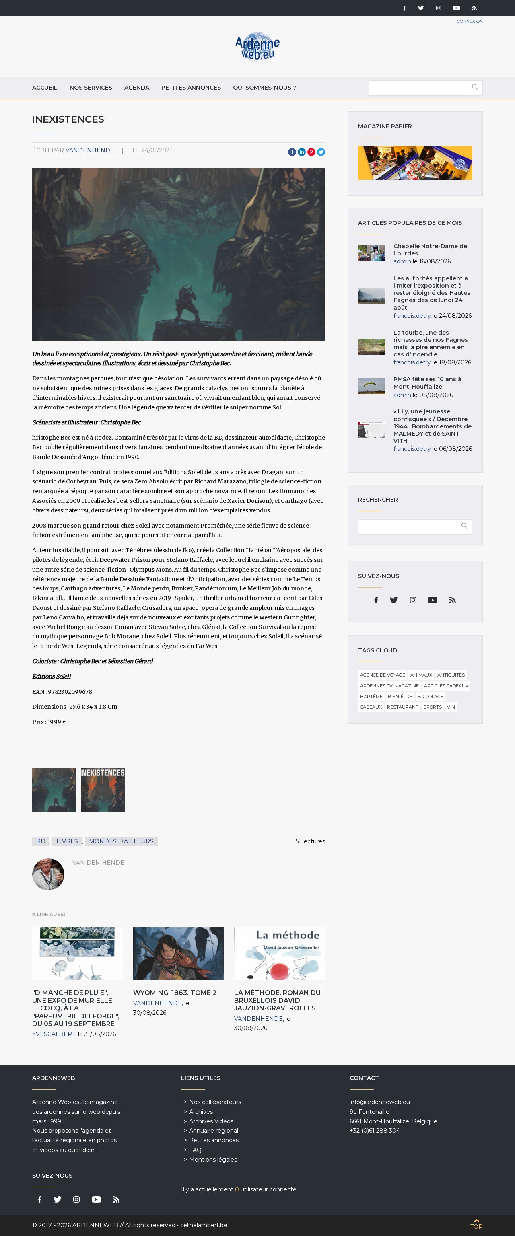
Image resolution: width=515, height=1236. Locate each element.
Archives (201, 1111)
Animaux (421, 675)
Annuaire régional (213, 1130)
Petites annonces (191, 87)
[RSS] (474, 9)
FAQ (195, 1150)
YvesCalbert (53, 1034)
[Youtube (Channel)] (456, 9)
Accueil (45, 87)
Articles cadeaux (446, 686)
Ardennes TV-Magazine (389, 686)
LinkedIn (302, 152)
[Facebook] (405, 9)
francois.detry (412, 315)
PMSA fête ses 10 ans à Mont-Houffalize (427, 383)
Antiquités (451, 675)
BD (40, 841)
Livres (67, 841)
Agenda (136, 87)
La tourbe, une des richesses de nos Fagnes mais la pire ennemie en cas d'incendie (430, 343)
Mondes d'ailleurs (121, 841)
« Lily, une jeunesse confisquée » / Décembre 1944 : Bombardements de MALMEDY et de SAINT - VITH (432, 426)
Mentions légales (213, 1159)
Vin (451, 707)
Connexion (470, 21)
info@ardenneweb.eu (380, 1102)
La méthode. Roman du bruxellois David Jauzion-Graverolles (277, 1000)
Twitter (321, 152)
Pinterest (311, 152)
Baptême (371, 696)
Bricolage (430, 696)
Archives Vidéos (211, 1121)
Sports (433, 707)
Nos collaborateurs (215, 1102)
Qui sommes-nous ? (264, 87)
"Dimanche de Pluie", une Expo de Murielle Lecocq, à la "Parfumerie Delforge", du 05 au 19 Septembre (75, 1008)
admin (402, 261)
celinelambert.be (203, 1225)
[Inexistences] (54, 790)
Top (476, 1226)
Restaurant (402, 707)
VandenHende (90, 150)
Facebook (292, 152)
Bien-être (400, 696)
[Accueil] (257, 60)
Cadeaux (371, 707)
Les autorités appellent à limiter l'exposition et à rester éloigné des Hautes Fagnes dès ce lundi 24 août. (431, 293)
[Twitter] (421, 9)
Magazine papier (415, 163)
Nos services (91, 87)
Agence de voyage (382, 675)
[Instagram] (438, 9)
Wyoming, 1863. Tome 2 (174, 993)
